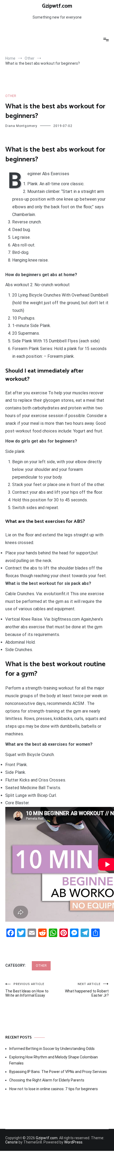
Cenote (11, 1142)
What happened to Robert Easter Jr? (87, 989)
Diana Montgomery (21, 126)
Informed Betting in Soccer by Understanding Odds (52, 1048)
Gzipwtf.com (57, 6)
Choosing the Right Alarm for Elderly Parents (46, 1080)
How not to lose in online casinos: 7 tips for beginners (53, 1089)
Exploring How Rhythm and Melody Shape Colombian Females (53, 1060)
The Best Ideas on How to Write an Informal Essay (27, 989)
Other (10, 96)
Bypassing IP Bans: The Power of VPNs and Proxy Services (58, 1072)
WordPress (73, 1142)
